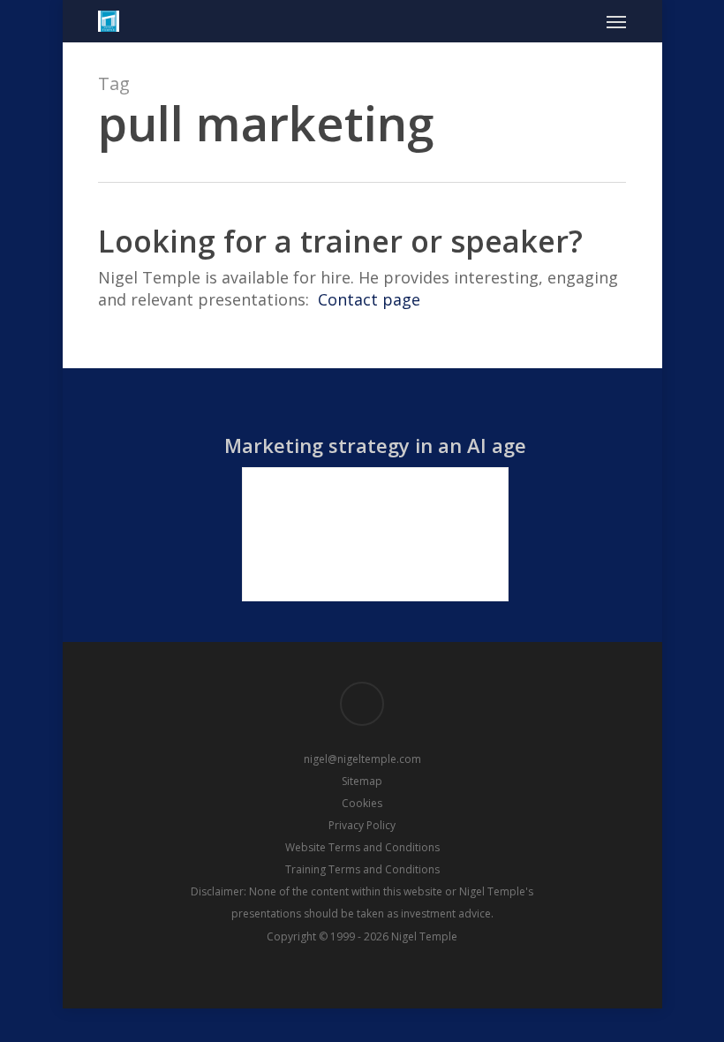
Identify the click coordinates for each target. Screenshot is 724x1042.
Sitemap (362, 781)
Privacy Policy (362, 825)
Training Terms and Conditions (362, 869)
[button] (616, 21)
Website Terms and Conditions (362, 847)
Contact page (369, 299)
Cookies (362, 803)
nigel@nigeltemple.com (362, 758)
